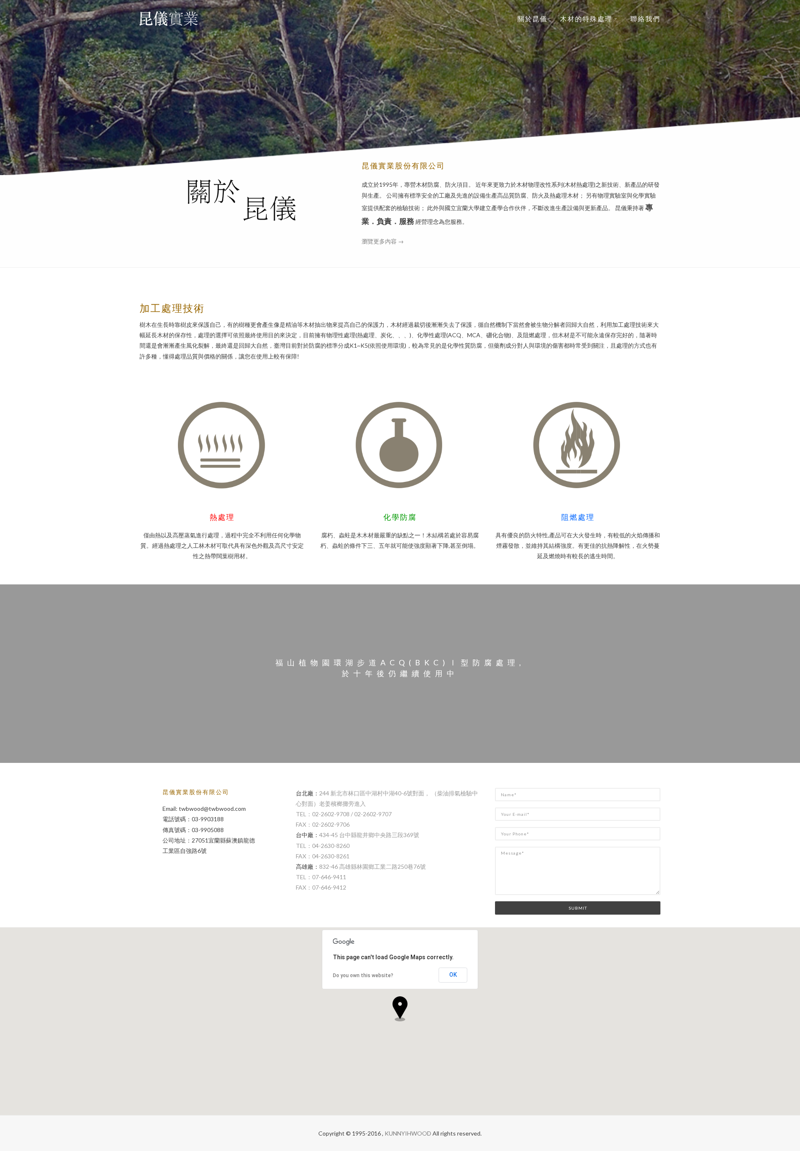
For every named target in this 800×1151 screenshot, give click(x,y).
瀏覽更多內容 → (383, 241)
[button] (400, 1008)
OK (453, 974)
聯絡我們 (645, 19)
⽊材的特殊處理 (586, 19)
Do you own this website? (363, 975)
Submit (578, 907)
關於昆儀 (533, 19)
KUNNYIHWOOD (408, 1133)
